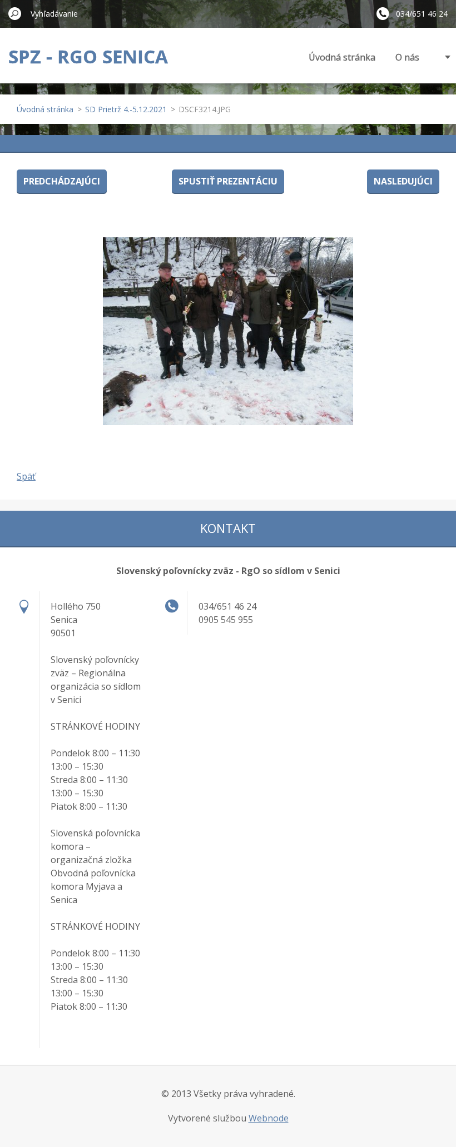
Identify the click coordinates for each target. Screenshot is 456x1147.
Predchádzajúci (61, 181)
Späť (26, 476)
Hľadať (15, 13)
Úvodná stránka (342, 57)
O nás (407, 57)
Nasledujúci (403, 181)
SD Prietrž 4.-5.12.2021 (126, 109)
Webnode (269, 1118)
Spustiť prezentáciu (228, 181)
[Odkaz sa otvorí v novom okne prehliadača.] (228, 331)
